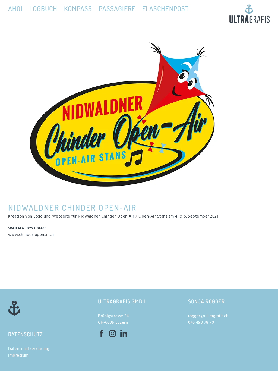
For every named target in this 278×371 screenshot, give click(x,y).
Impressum (18, 355)
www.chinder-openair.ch (31, 235)
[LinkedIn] (123, 333)
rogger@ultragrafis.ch (208, 316)
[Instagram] (112, 333)
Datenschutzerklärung (28, 349)
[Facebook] (101, 333)
